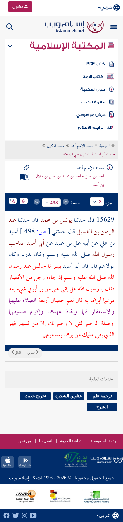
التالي (17, 353)
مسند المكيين (55, 146)
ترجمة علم (102, 395)
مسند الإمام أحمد (82, 146)
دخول (18, 6)
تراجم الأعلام (90, 127)
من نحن (24, 441)
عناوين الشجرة (68, 395)
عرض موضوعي (91, 114)
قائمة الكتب (93, 102)
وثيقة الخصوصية (103, 441)
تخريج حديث (35, 395)
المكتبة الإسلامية (68, 46)
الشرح (102, 406)
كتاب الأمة (93, 76)
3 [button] (100, 201)
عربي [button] (106, 7)
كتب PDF (95, 64)
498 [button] (54, 202)
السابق (31, 353)
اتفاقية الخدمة (71, 441)
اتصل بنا (45, 441)
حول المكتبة (92, 89)
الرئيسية (105, 146)
